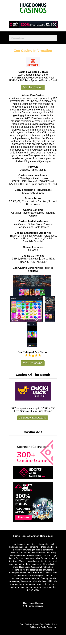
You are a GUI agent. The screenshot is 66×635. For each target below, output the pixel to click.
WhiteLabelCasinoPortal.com (43, 627)
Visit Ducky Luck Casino (32, 417)
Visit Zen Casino (32, 87)
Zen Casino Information (33, 50)
